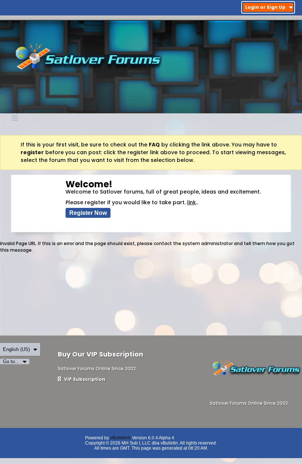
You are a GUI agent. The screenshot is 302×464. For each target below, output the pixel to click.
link (191, 202)
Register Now (88, 213)
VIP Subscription (84, 379)
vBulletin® (120, 437)
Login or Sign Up (265, 7)
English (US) (16, 349)
